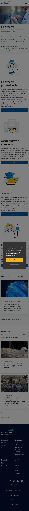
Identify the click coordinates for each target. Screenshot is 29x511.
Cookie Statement (11, 255)
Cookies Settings (14, 264)
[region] (14, 255)
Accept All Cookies (14, 260)
